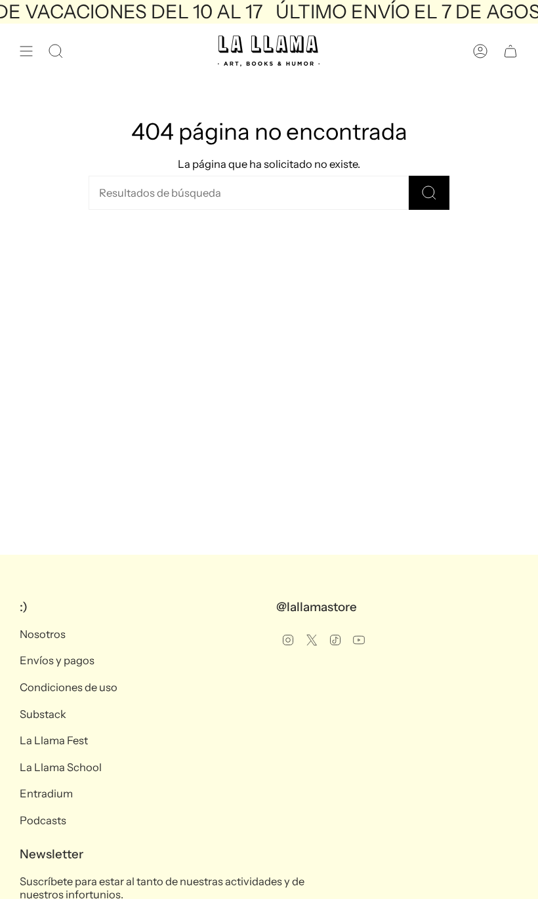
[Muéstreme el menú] (26, 51)
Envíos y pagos (57, 660)
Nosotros (43, 634)
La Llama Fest (54, 740)
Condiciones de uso (68, 687)
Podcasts (43, 820)
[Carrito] (510, 51)
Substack (43, 714)
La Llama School (61, 767)
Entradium (46, 793)
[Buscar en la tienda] (429, 193)
